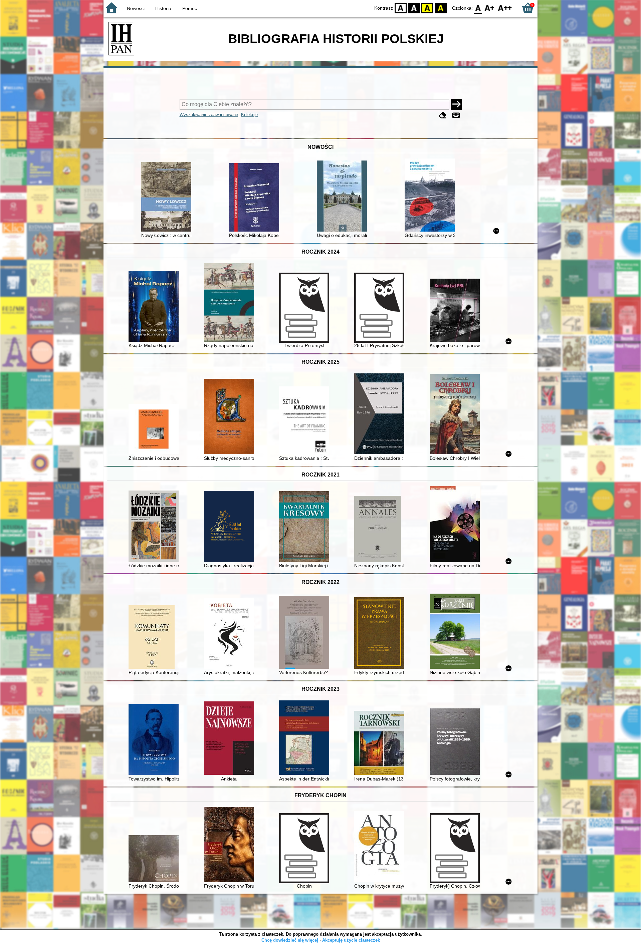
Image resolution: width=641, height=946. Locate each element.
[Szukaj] (456, 104)
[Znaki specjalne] (456, 115)
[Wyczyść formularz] (442, 115)
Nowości (136, 8)
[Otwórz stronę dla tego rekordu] (168, 197)
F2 (505, 7)
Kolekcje (249, 114)
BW (414, 7)
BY (440, 7)
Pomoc (189, 8)
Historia (163, 8)
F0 (478, 7)
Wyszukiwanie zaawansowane (209, 114)
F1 (489, 7)
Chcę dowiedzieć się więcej (289, 940)
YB (427, 7)
